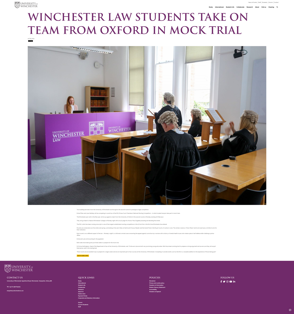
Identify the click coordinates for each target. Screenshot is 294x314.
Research (250, 7)
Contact (276, 2)
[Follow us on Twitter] (224, 281)
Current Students (83, 304)
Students (264, 2)
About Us (81, 291)
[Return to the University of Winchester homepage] (147, 269)
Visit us (263, 7)
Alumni (271, 2)
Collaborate (240, 7)
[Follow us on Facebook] (222, 281)
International (219, 7)
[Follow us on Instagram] (227, 281)
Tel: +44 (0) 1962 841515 (14, 286)
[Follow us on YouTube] (231, 281)
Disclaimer (152, 281)
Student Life (230, 7)
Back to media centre (82, 255)
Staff (259, 2)
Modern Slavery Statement (157, 287)
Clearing (271, 7)
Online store (81, 294)
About (257, 7)
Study (211, 7)
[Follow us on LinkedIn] (234, 281)
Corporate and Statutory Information (89, 298)
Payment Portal (82, 296)
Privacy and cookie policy (156, 283)
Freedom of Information (156, 285)
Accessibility (153, 289)
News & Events (252, 2)
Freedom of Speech (155, 291)
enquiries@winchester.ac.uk (15, 290)
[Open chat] (290, 310)
